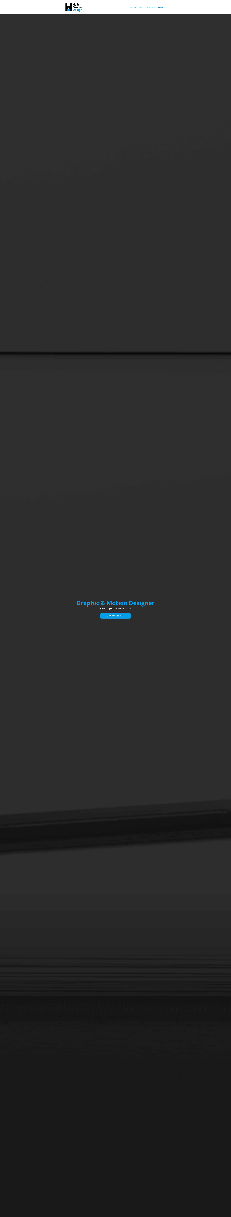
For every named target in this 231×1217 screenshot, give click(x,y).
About (141, 7)
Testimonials (150, 7)
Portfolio (133, 7)
